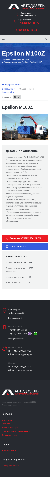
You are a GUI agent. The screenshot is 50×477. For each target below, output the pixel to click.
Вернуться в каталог (14, 85)
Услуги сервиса (9, 450)
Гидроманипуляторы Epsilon (16, 62)
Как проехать (14, 318)
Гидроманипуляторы (20, 59)
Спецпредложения (10, 466)
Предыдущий (9, 89)
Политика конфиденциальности (16, 431)
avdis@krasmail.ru (16, 338)
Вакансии (6, 424)
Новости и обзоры (10, 428)
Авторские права (9, 435)
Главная (5, 59)
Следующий (7, 92)
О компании (7, 420)
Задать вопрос (18, 246)
